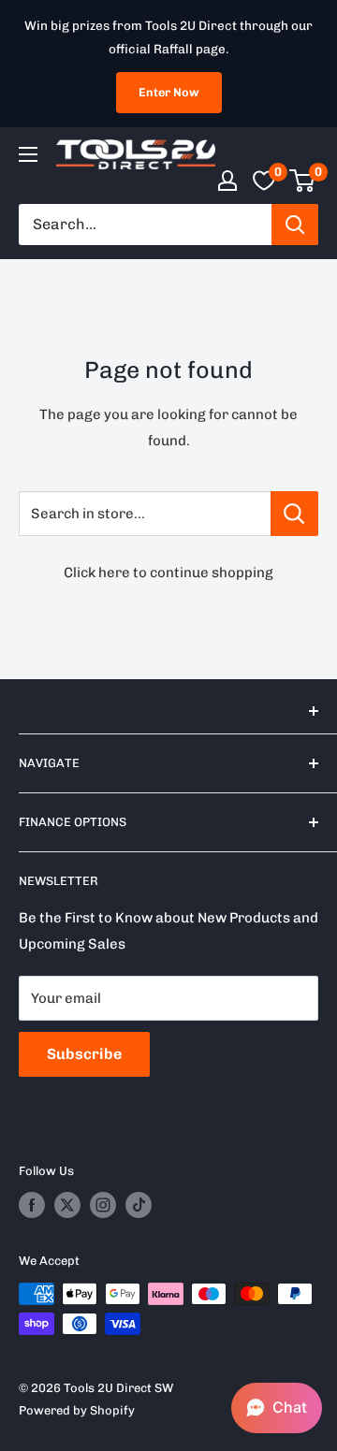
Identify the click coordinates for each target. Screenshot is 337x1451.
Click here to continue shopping (168, 572)
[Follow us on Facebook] (32, 1205)
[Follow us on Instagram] (103, 1205)
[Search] (294, 224)
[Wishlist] (264, 180)
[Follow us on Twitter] (67, 1205)
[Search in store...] (294, 513)
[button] (276, 1408)
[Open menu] (28, 154)
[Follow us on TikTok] (138, 1205)
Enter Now (169, 92)
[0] (303, 180)
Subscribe (84, 1054)
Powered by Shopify (77, 1410)
